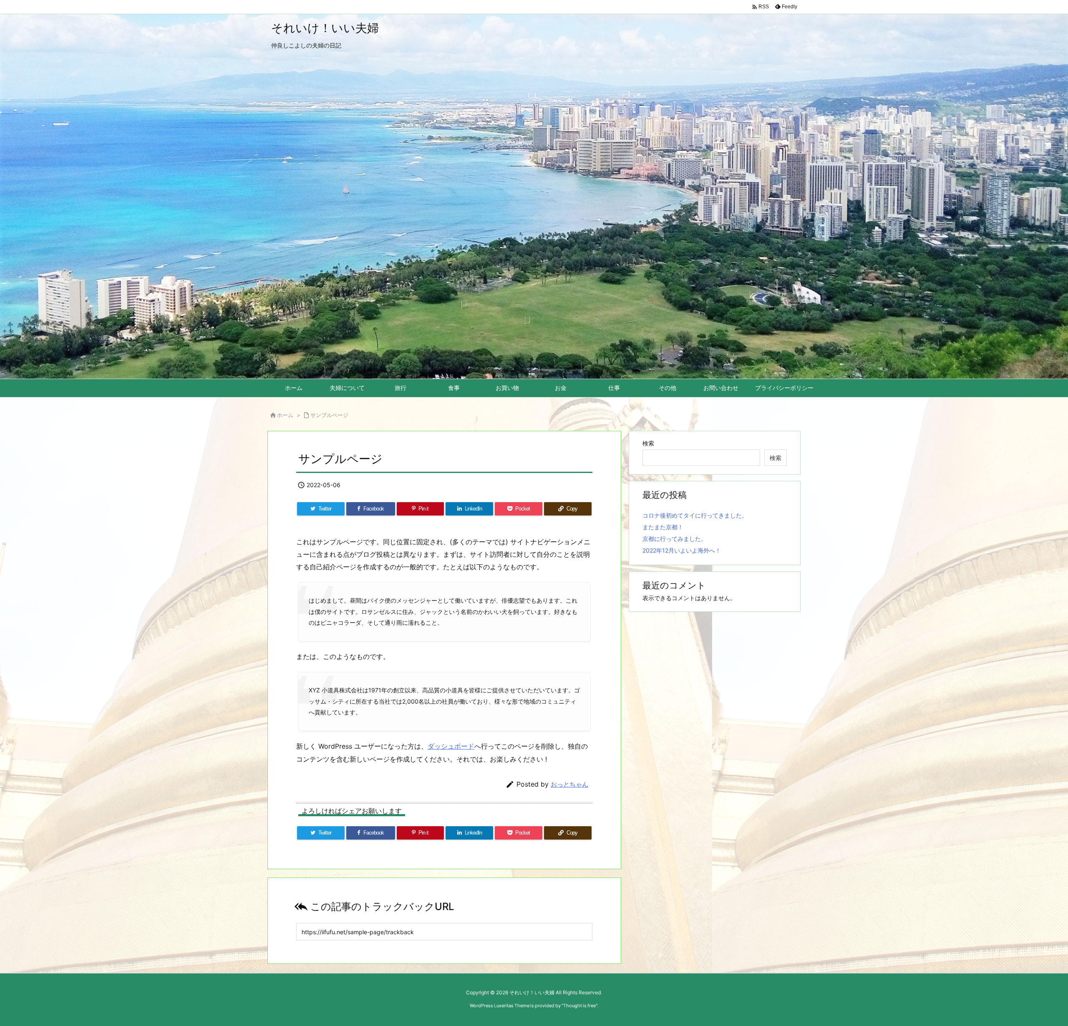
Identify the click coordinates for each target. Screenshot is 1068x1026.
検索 (648, 443)
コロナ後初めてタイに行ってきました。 (695, 515)
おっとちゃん (569, 784)
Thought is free (579, 1005)
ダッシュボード (451, 746)
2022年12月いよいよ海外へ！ (681, 550)
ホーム (285, 415)
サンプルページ (329, 415)
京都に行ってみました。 (674, 538)
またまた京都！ (662, 527)
